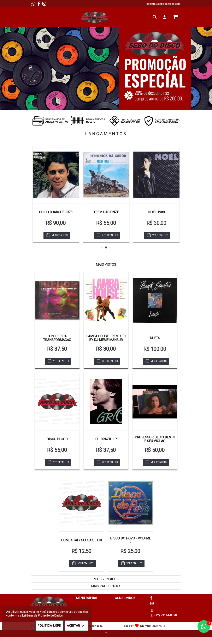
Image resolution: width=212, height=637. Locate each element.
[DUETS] (154, 300)
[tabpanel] (106, 68)
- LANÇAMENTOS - (106, 133)
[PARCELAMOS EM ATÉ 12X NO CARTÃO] (50, 121)
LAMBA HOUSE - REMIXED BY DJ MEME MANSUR (106, 338)
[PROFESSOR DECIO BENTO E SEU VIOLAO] (154, 401)
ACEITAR (73, 625)
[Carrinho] (176, 17)
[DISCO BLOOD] (57, 401)
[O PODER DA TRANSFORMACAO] (57, 300)
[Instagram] (44, 3)
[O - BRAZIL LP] (106, 401)
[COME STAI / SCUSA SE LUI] (81, 502)
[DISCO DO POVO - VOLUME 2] (130, 502)
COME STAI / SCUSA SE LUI (81, 540)
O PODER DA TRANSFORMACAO (57, 338)
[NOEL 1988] (156, 174)
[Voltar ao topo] (106, 633)
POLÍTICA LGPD (49, 625)
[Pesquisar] (156, 17)
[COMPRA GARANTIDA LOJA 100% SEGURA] (162, 121)
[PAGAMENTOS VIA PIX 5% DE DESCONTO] (124, 121)
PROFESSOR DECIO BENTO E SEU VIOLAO (155, 439)
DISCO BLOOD (57, 439)
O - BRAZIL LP (106, 439)
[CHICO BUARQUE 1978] (56, 174)
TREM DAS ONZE (106, 212)
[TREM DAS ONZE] (106, 174)
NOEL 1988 (156, 212)
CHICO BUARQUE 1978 (55, 212)
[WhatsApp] (33, 3)
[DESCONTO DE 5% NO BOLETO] (87, 121)
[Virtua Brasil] (155, 626)
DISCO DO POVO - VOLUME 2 (130, 540)
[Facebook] (38, 4)
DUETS (155, 338)
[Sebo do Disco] (95, 17)
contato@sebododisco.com (163, 3)
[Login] (166, 17)
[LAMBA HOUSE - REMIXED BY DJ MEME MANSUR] (106, 300)
